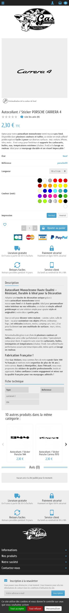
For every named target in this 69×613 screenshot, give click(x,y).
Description (12, 283)
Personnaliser (53, 608)
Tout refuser (35, 608)
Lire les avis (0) (32, 116)
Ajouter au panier (56, 228)
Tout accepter (17, 608)
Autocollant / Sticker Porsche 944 (20, 453)
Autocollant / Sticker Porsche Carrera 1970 (49, 453)
